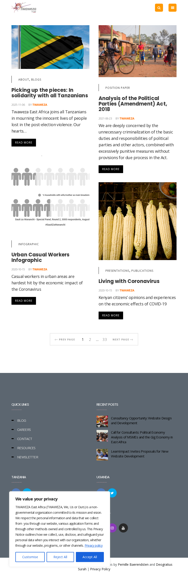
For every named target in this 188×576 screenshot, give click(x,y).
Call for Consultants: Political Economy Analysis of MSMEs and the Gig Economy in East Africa (142, 437)
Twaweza (39, 105)
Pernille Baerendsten (133, 564)
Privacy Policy (100, 569)
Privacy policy (94, 545)
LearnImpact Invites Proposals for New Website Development (139, 453)
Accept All (90, 557)
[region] (59, 529)
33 (104, 339)
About (23, 80)
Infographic (28, 244)
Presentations (117, 271)
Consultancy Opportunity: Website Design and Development (141, 420)
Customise (30, 557)
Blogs (36, 80)
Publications (142, 271)
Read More (23, 142)
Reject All (60, 557)
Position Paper (117, 88)
